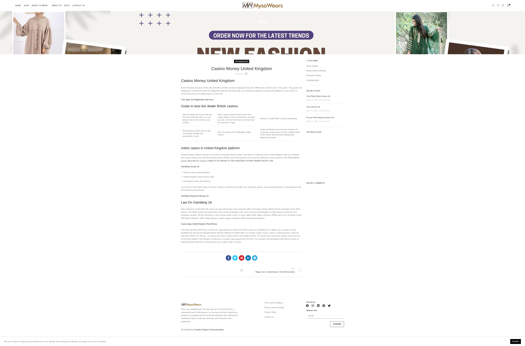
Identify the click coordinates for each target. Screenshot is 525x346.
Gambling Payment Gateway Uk (195, 196)
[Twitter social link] (235, 258)
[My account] (503, 5)
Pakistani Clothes (313, 75)
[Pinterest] (323, 305)
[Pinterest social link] (241, 258)
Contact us (269, 317)
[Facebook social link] (228, 258)
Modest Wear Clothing (316, 71)
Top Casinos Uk (313, 107)
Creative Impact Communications (209, 329)
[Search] (493, 5)
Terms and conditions (274, 303)
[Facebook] (307, 305)
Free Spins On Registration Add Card (197, 99)
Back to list (241, 270)
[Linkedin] (318, 305)
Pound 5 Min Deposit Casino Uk (320, 117)
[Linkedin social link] (248, 258)
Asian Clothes (312, 66)
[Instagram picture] (312, 142)
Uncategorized (312, 80)
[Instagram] (313, 305)
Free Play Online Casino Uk (318, 96)
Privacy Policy (270, 312)
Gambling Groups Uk (190, 166)
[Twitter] (329, 305)
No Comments (324, 100)
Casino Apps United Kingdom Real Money (199, 224)
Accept (515, 341)
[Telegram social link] (254, 258)
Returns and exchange (274, 307)
